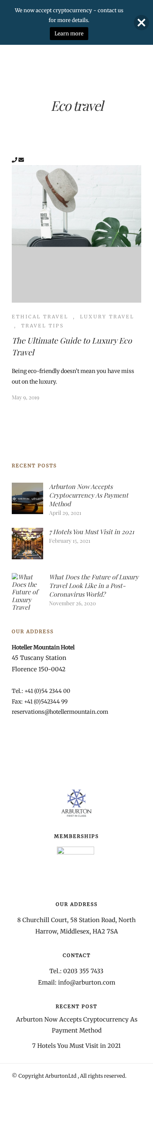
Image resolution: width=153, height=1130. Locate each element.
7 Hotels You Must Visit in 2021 (91, 531)
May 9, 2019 (25, 397)
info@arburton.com (86, 982)
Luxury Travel (107, 317)
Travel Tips (42, 326)
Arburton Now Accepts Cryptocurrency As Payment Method (88, 495)
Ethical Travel (40, 317)
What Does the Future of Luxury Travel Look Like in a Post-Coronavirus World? (93, 585)
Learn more (69, 33)
